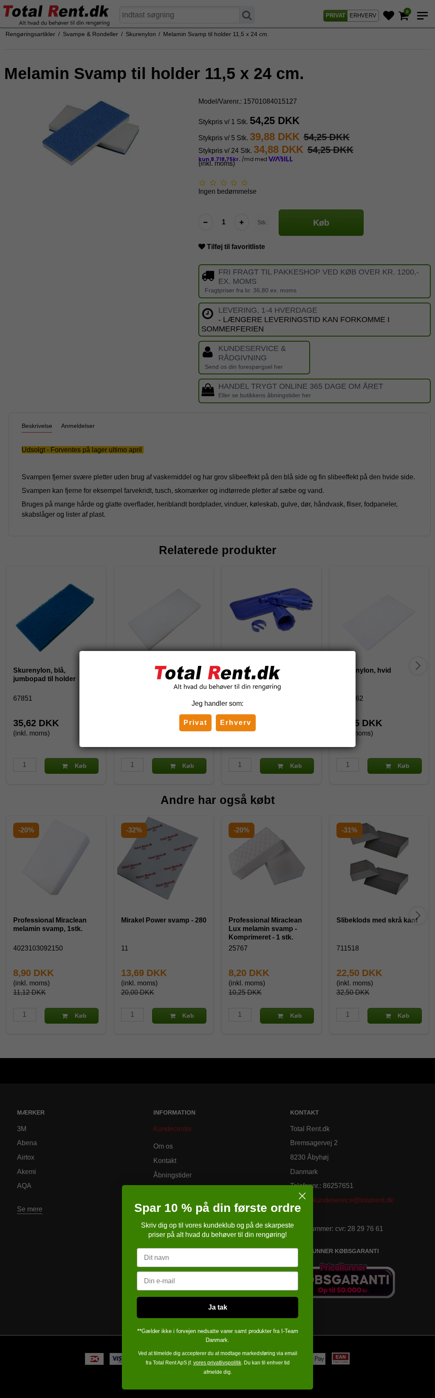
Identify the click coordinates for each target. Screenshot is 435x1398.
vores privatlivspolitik (217, 1363)
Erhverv (235, 722)
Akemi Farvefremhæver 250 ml (59, 1378)
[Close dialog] (302, 1196)
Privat (195, 722)
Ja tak (217, 1307)
